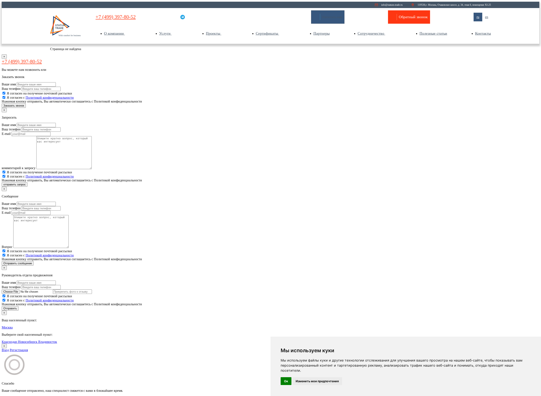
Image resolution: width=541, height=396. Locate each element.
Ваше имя (9, 84)
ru (478, 17)
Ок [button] (286, 381)
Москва (7, 327)
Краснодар (10, 342)
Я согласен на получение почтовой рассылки (39, 93)
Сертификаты (267, 33)
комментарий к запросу (19, 168)
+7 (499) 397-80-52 (116, 17)
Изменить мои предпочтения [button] (317, 381)
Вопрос (7, 247)
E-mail (6, 134)
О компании (114, 33)
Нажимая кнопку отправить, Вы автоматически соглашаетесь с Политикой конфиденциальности (72, 101)
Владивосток (47, 342)
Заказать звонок (13, 105)
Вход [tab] (5, 350)
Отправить (10, 308)
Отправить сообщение (17, 263)
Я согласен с (40, 97)
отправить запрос (14, 184)
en (486, 17)
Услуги (165, 33)
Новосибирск (28, 342)
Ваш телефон (12, 88)
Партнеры (321, 33)
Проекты (213, 33)
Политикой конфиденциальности (50, 97)
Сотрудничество (371, 33)
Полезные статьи (433, 33)
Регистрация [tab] (19, 350)
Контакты (483, 33)
